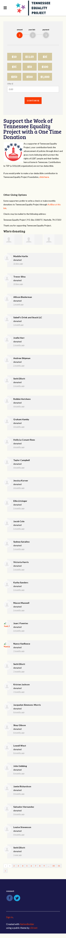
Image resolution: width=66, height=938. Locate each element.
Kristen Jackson (21, 684)
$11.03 (29, 57)
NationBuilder (27, 924)
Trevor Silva (19, 276)
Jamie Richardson (22, 786)
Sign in (9, 917)
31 (59, 866)
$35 (14, 67)
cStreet (33, 927)
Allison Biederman (22, 297)
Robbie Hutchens (22, 399)
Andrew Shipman (21, 358)
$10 (14, 57)
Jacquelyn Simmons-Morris (27, 704)
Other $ (10, 83)
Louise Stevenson (22, 827)
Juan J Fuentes (20, 623)
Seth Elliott (19, 378)
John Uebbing (20, 766)
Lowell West (19, 745)
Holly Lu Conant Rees (24, 439)
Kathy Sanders (20, 582)
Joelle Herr (19, 337)
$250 (14, 77)
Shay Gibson (19, 725)
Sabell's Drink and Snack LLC (27, 317)
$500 (29, 77)
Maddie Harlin (20, 256)
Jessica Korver (20, 480)
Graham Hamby (21, 419)
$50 (29, 67)
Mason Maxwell (21, 603)
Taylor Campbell (21, 460)
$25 (45, 57)
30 (53, 866)
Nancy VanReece (21, 643)
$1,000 (45, 77)
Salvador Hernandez (23, 806)
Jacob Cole (18, 521)
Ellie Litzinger (20, 501)
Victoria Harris (21, 562)
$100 (45, 67)
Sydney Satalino (21, 541)
